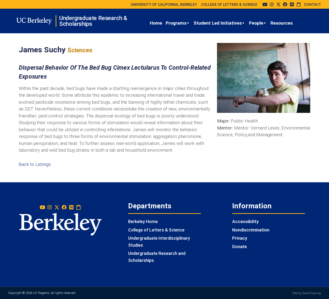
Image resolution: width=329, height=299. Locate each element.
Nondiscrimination (250, 230)
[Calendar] (298, 4)
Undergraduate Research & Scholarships (93, 21)
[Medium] (292, 4)
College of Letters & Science (156, 229)
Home (156, 23)
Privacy (239, 238)
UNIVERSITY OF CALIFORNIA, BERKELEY (164, 4)
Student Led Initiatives (218, 23)
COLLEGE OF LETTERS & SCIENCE (229, 4)
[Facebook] (285, 4)
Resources (281, 23)
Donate (239, 246)
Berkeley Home (143, 221)
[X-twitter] (278, 4)
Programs (176, 23)
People (256, 23)
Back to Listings (35, 164)
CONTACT (312, 4)
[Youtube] (265, 4)
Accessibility (245, 221)
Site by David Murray (306, 293)
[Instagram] (271, 4)
